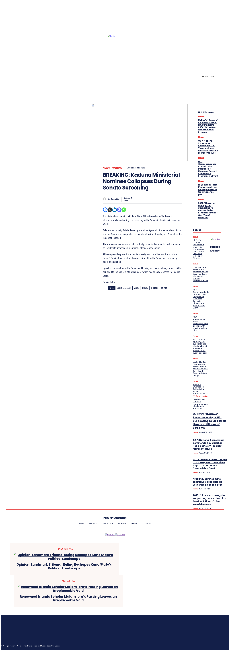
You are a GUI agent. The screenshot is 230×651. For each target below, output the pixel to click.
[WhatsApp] (168, 199)
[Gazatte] (105, 199)
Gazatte (115, 199)
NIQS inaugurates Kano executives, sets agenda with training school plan (207, 189)
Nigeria (154, 288)
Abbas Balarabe (124, 288)
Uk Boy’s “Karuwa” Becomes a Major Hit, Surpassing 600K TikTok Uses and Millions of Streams (208, 126)
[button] (221, 91)
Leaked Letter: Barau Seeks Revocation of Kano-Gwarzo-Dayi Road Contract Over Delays (200, 369)
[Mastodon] (119, 209)
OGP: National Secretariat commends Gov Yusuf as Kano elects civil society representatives (208, 146)
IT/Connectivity (200, 396)
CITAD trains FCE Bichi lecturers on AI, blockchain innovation (200, 404)
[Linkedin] (114, 209)
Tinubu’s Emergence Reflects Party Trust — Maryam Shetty (200, 389)
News (106, 168)
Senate (164, 288)
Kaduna (145, 288)
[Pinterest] (158, 199)
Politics (117, 168)
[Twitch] (215, 645)
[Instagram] (224, 76)
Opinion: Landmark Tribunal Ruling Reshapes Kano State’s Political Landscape (64, 566)
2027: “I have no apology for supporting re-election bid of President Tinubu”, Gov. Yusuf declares (208, 210)
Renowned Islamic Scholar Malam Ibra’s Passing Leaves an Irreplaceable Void (68, 598)
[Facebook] (221, 76)
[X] (227, 76)
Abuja (136, 288)
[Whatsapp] (124, 209)
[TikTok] (208, 645)
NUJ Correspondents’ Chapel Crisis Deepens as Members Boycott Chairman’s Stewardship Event (208, 168)
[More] (177, 199)
